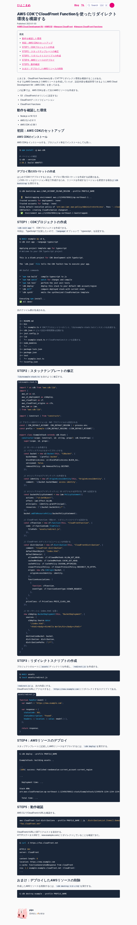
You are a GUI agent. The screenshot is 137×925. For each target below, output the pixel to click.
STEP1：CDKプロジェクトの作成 (38, 47)
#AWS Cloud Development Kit (30, 27)
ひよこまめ (24, 5)
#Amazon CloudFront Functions (88, 27)
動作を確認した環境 (31, 38)
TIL (82, 5)
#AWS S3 (48, 27)
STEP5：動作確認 (30, 64)
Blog (76, 5)
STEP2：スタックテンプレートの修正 (40, 51)
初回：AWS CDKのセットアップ (37, 43)
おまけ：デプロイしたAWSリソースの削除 (42, 68)
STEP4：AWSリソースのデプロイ (38, 60)
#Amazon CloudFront (63, 27)
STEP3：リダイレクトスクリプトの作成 (41, 55)
